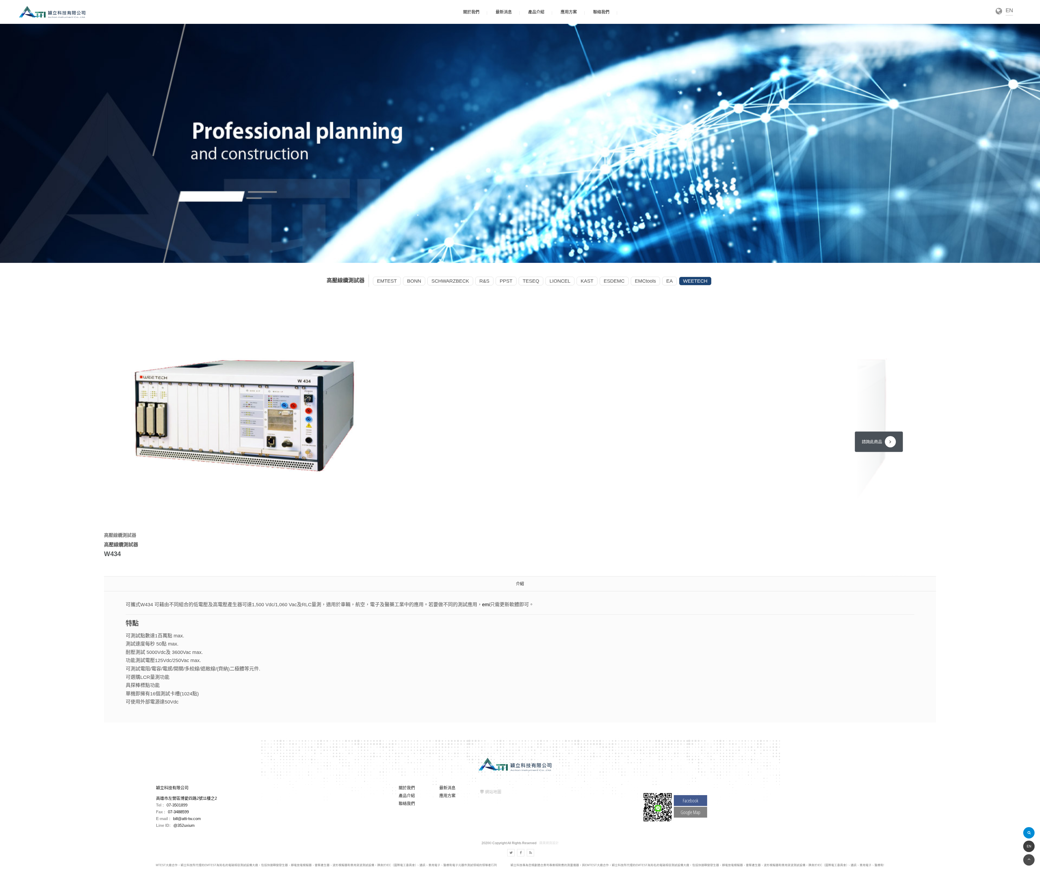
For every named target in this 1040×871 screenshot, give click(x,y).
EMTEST (387, 281)
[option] (245, 414)
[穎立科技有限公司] (52, 12)
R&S (484, 281)
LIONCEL (560, 281)
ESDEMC (614, 281)
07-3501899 (177, 805)
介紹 (520, 583)
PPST (506, 281)
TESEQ (531, 281)
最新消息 (447, 787)
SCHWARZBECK (450, 281)
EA (669, 281)
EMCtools (645, 281)
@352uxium (184, 825)
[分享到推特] (511, 852)
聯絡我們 (407, 803)
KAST (587, 281)
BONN (414, 281)
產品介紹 (407, 795)
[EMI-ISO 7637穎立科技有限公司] (520, 143)
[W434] (245, 414)
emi (486, 604)
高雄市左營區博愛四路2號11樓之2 (186, 798)
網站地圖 (493, 791)
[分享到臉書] (520, 852)
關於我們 (407, 787)
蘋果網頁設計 (549, 843)
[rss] (530, 852)
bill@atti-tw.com (187, 818)
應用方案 (447, 795)
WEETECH (695, 281)
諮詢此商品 (872, 441)
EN (1029, 846)
